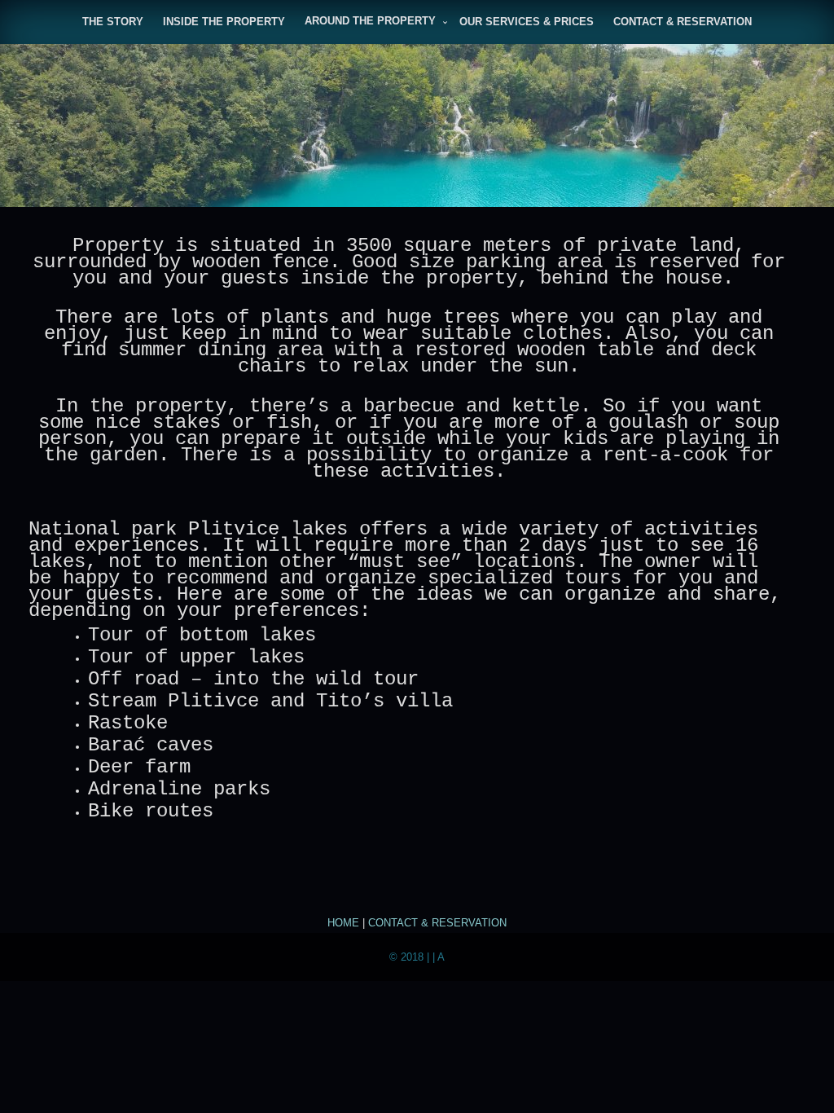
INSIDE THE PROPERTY (224, 21)
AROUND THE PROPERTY (370, 21)
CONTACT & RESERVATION (682, 21)
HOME (343, 923)
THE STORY (112, 21)
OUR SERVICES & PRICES (526, 21)
